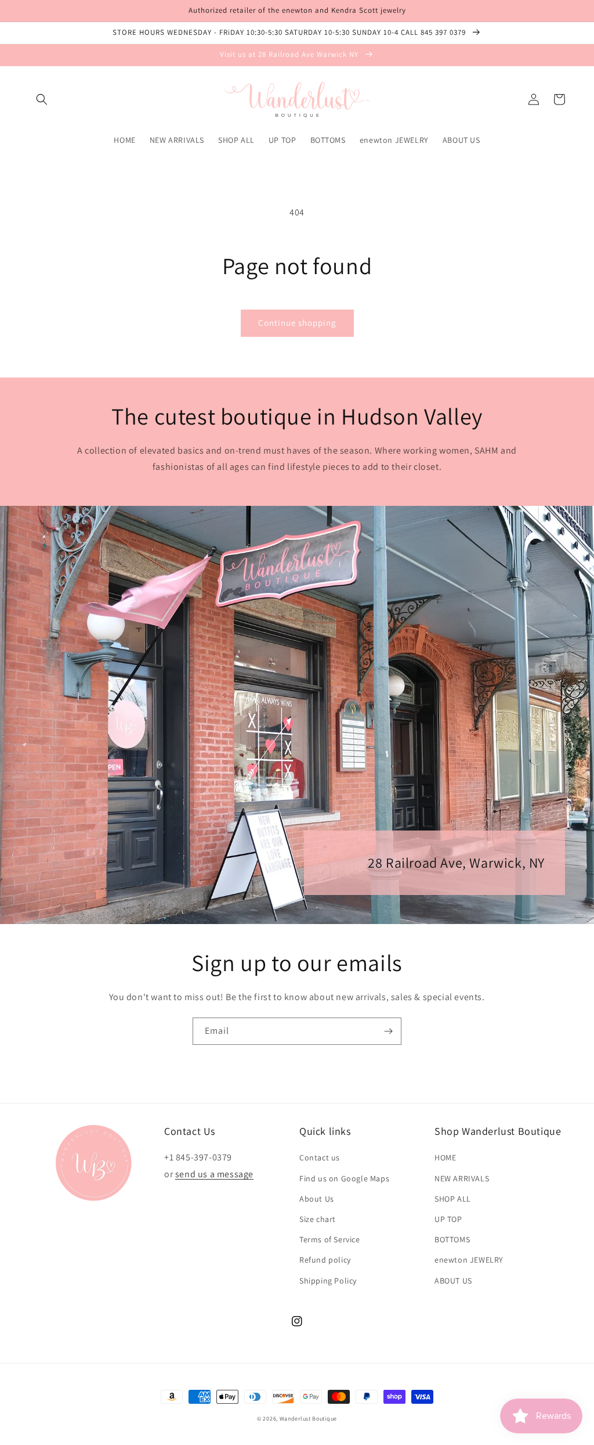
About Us (316, 1199)
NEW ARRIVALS (461, 1178)
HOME (445, 1157)
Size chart (317, 1219)
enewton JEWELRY (469, 1260)
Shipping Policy (328, 1280)
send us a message (214, 1174)
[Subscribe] (388, 1031)
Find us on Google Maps (344, 1178)
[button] (42, 99)
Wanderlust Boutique (308, 1418)
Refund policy (325, 1260)
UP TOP (448, 1219)
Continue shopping (297, 322)
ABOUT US (453, 1280)
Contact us (319, 1157)
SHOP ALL (452, 1199)
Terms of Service (329, 1239)
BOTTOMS (452, 1239)
